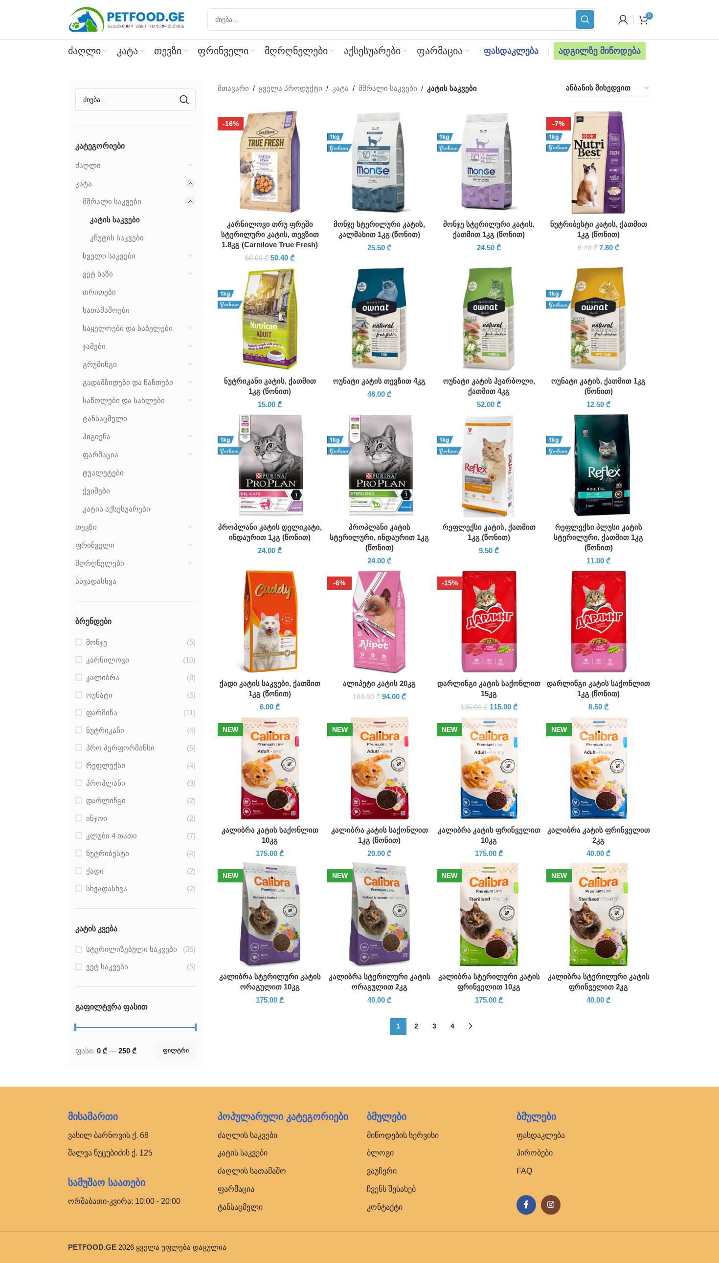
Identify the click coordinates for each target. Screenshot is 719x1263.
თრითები (99, 292)
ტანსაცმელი (105, 418)
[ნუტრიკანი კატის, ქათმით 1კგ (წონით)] (270, 319)
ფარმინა (101, 712)
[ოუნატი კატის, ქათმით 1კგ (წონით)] (598, 319)
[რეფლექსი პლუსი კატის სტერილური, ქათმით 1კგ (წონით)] (598, 465)
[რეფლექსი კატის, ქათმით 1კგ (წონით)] (489, 465)
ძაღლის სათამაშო (252, 1171)
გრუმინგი (100, 364)
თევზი (86, 527)
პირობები (535, 1153)
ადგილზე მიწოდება (600, 51)
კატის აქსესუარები (116, 509)
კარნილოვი (107, 660)
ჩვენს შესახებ (391, 1189)
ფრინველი (94, 545)
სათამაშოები (106, 310)
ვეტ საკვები (107, 967)
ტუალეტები (103, 473)
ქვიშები (96, 491)
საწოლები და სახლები (124, 400)
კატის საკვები (115, 219)
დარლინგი (106, 800)
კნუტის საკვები (117, 238)
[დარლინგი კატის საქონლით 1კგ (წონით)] (598, 621)
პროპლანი (105, 783)
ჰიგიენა (97, 436)
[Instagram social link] (551, 1205)
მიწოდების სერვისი (403, 1135)
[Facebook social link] (526, 1205)
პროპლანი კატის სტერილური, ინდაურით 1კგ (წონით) (379, 537)
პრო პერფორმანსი (120, 748)
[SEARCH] (585, 19)
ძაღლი (88, 165)
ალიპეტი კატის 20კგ (379, 683)
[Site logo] (126, 19)
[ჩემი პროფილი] (623, 19)
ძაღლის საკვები (247, 1135)
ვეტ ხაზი (98, 274)
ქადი (95, 871)
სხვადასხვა (95, 581)
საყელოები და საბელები (128, 328)
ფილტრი (176, 1050)
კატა (83, 183)
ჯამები (94, 346)
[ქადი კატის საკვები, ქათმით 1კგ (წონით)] (270, 621)
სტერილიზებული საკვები (131, 949)
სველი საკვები (109, 256)
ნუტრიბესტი (107, 853)
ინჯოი (96, 818)
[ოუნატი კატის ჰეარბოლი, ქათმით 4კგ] (489, 319)
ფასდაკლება (511, 51)
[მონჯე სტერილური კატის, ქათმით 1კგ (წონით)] (489, 162)
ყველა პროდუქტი (290, 88)
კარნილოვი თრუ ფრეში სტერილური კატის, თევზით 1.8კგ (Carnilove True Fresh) (270, 234)
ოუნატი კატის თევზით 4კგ (379, 381)
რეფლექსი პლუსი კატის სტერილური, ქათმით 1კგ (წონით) (598, 537)
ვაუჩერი (382, 1171)
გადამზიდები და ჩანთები (128, 382)
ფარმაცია (100, 454)
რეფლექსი (105, 765)
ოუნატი (99, 695)
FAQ (524, 1171)
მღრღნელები (99, 563)
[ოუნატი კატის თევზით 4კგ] (379, 319)
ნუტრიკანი (105, 730)
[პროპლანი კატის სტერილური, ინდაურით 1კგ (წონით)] (379, 465)
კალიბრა (102, 677)
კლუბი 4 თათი (111, 836)
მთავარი (233, 88)
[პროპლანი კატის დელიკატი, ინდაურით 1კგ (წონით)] (270, 465)
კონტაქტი (385, 1207)
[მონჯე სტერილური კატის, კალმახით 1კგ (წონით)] (379, 162)
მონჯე (96, 642)
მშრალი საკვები (112, 201)
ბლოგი (380, 1153)
